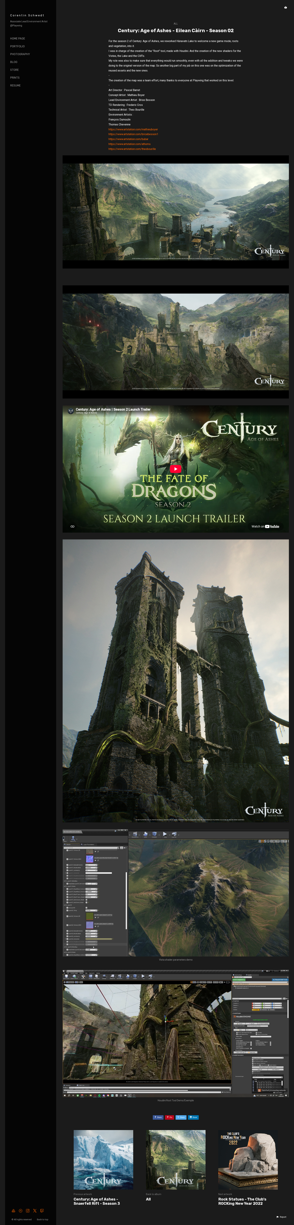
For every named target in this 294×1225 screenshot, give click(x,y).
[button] (281, 1217)
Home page (17, 38)
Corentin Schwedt (27, 15)
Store (14, 69)
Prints (15, 77)
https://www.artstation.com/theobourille (132, 149)
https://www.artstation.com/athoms (130, 144)
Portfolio (17, 46)
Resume (15, 85)
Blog (13, 62)
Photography (20, 54)
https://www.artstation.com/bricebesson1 (133, 134)
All (176, 23)
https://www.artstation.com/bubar (128, 139)
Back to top (43, 1219)
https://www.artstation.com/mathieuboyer (133, 129)
